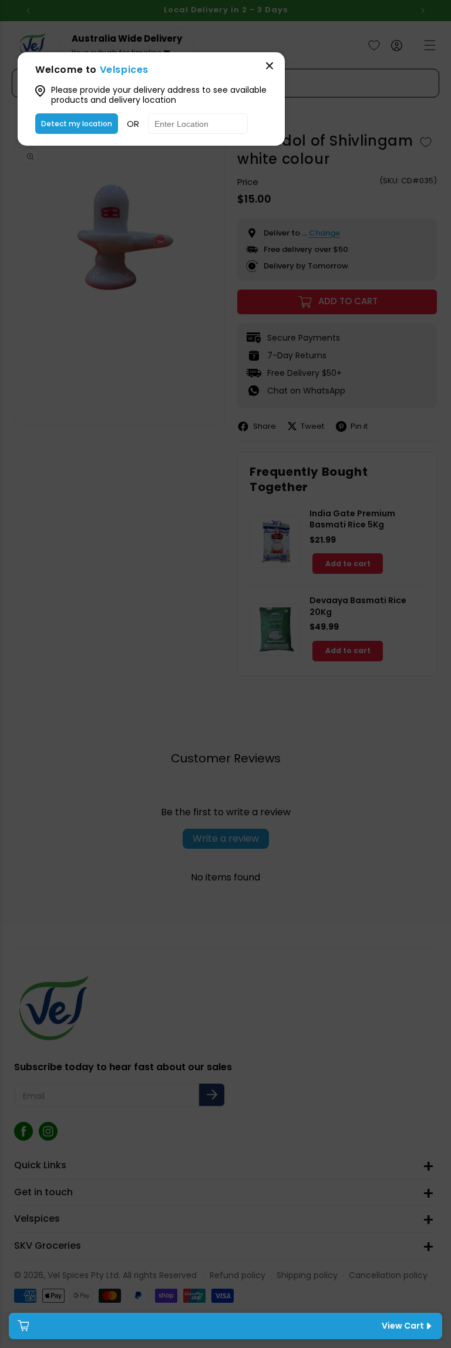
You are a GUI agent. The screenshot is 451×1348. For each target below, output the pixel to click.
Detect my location (76, 124)
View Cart (403, 1326)
